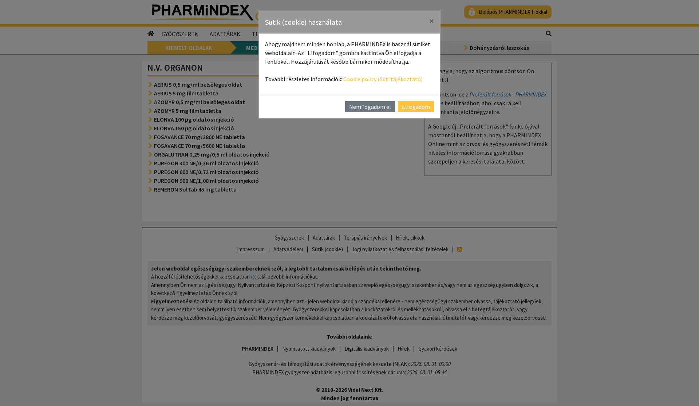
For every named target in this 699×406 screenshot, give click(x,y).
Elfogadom (416, 106)
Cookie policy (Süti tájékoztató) (383, 79)
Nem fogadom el (370, 106)
